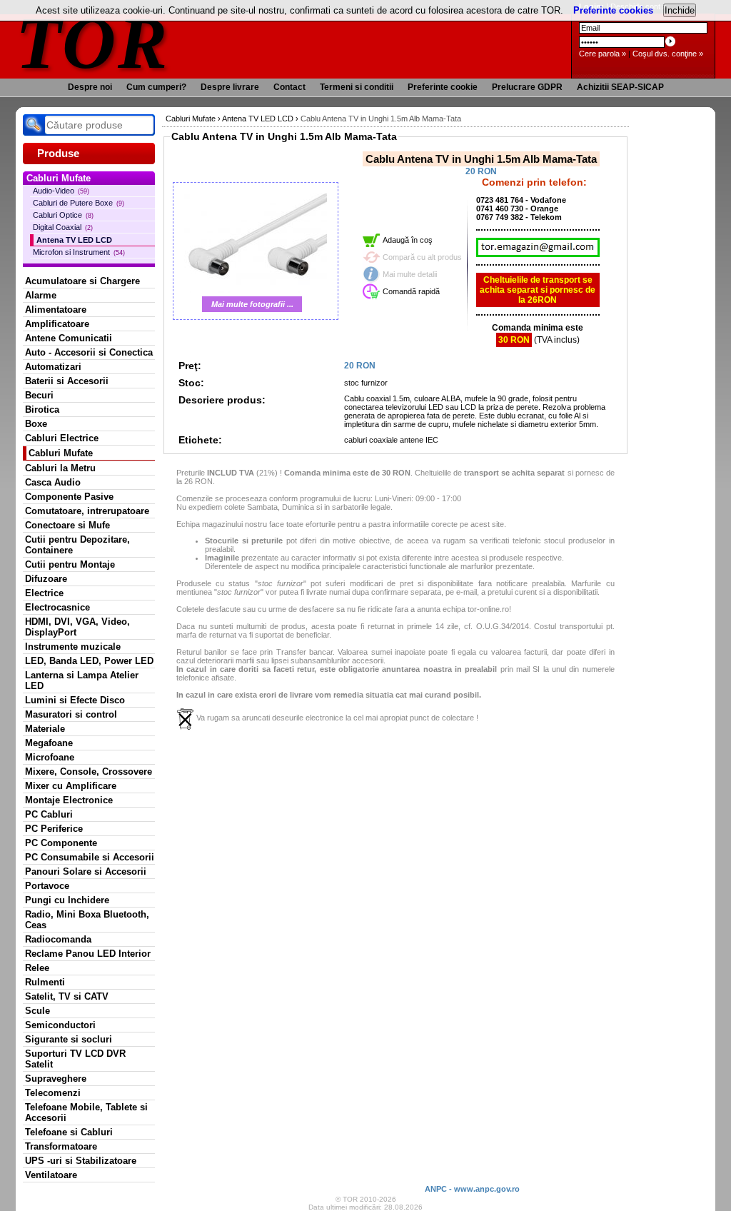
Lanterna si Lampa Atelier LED (81, 680)
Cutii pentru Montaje (70, 564)
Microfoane (49, 757)
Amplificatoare (57, 323)
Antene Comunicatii (68, 338)
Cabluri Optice (63, 215)
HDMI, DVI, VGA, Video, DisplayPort (77, 627)
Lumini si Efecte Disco (75, 700)
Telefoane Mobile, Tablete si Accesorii (86, 1112)
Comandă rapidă (411, 291)
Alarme (40, 295)
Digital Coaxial (63, 227)
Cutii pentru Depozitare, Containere (77, 545)
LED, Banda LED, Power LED (89, 660)
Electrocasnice (57, 607)
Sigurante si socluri (68, 1039)
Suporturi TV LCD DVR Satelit (75, 1059)
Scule (37, 1010)
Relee (37, 968)
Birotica (42, 409)
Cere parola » (602, 53)
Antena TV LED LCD (74, 240)
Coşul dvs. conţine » (667, 53)
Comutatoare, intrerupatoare (87, 511)
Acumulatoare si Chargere (82, 281)
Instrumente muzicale (73, 646)
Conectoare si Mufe (67, 525)
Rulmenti (45, 982)
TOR (92, 42)
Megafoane (49, 743)
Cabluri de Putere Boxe (78, 203)
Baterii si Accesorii (67, 381)
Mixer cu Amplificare (70, 785)
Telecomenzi (53, 1092)
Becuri (39, 395)
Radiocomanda (58, 939)
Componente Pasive (69, 496)
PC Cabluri (49, 814)
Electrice (44, 593)
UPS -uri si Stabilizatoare (80, 1160)
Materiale (45, 728)
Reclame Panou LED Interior (88, 953)
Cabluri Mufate (61, 453)
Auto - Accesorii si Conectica (89, 352)
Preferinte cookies (613, 10)
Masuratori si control (71, 714)
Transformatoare (61, 1146)
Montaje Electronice (69, 800)
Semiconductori (60, 1025)
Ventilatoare (51, 1175)
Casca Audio (53, 482)
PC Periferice (54, 828)
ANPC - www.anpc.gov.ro (472, 1189)
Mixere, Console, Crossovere (88, 771)
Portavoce (47, 885)
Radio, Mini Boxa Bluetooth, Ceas (87, 919)
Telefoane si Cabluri (69, 1132)
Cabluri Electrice (62, 438)
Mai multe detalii (410, 274)
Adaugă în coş (408, 240)
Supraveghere (55, 1078)
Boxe (36, 423)
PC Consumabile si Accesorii (89, 857)
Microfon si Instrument (79, 252)
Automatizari (53, 366)
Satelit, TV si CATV (67, 996)
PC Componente (61, 843)
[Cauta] (33, 125)
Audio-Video (61, 190)
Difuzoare (46, 578)
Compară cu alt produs (422, 257)
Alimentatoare (55, 309)
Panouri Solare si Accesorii (85, 871)
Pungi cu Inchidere (67, 900)
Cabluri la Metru (60, 468)
